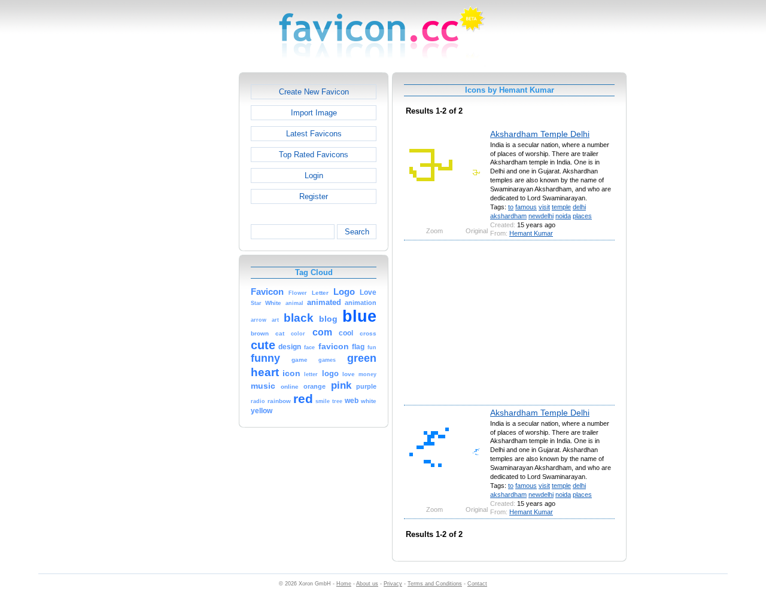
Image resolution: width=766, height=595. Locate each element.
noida (563, 215)
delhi (579, 206)
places (582, 215)
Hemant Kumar (531, 233)
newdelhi (541, 215)
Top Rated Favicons (313, 154)
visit (544, 206)
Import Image (314, 112)
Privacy (393, 584)
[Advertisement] (187, 251)
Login (314, 175)
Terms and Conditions (435, 584)
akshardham (508, 215)
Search (357, 231)
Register (313, 196)
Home (343, 584)
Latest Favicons (314, 133)
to (510, 206)
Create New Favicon (314, 91)
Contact (477, 584)
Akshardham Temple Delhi (539, 134)
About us (367, 584)
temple (561, 206)
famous (526, 206)
